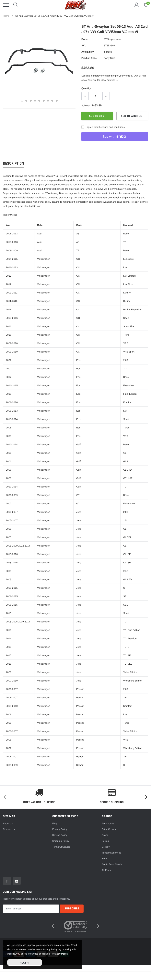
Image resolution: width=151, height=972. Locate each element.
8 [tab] (52, 101)
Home (6, 16)
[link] (7, 881)
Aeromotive (108, 823)
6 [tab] (44, 101)
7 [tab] (48, 101)
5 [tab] (39, 101)
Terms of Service (61, 846)
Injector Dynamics (111, 852)
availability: (88, 51)
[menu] (6, 5)
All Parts (106, 870)
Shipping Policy (60, 841)
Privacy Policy (59, 829)
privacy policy (60, 953)
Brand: (85, 39)
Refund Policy (59, 835)
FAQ (54, 823)
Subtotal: (86, 105)
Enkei (105, 835)
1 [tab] (22, 101)
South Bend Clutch (112, 864)
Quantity (86, 88)
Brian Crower (109, 829)
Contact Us (9, 829)
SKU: (84, 45)
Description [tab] (13, 163)
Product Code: (89, 58)
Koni (104, 858)
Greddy (106, 846)
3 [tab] (31, 101)
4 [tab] (35, 101)
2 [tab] (26, 101)
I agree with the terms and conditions (105, 127)
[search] (15, 5)
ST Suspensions (112, 39)
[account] (136, 5)
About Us (8, 823)
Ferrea (105, 841)
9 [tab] (57, 101)
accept (24, 963)
